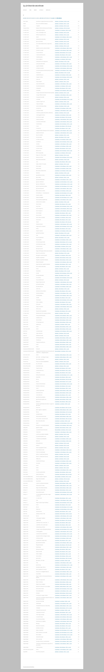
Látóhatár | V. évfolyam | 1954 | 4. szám (62, 467)
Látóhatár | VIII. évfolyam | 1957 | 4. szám (62, 137)
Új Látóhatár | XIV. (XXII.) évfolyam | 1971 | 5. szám (63, 186)
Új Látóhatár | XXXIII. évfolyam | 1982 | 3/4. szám (63, 513)
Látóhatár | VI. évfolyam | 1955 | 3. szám (62, 434)
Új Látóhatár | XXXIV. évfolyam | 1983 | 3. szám (63, 259)
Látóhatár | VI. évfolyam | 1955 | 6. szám (62, 279)
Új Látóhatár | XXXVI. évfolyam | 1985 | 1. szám (63, 326)
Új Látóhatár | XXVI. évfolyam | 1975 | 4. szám (63, 311)
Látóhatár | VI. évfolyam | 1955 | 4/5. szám (62, 28)
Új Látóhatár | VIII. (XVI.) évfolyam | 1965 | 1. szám (63, 206)
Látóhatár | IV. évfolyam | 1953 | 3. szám (62, 41)
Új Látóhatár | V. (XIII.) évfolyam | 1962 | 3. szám (63, 304)
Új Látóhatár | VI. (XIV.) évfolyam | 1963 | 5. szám (63, 188)
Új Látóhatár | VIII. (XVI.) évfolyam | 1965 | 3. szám (63, 273)
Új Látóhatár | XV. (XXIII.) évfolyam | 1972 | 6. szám (63, 509)
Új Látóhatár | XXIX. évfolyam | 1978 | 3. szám (63, 291)
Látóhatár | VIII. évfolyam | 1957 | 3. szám (62, 253)
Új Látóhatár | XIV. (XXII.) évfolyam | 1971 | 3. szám (63, 529)
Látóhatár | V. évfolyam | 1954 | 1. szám (62, 81)
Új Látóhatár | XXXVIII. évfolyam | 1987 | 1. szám (63, 357)
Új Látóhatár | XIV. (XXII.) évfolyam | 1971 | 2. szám (63, 99)
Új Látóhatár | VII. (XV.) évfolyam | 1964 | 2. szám (63, 250)
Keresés (35, 10)
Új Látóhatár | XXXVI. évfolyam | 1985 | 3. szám (63, 363)
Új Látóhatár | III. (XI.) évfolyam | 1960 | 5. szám (63, 139)
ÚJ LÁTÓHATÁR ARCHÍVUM (33, 6)
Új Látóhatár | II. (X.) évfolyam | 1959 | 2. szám (63, 86)
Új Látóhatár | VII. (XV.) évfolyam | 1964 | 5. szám (63, 262)
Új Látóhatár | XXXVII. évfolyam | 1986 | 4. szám (63, 390)
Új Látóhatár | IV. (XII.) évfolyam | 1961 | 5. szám (63, 215)
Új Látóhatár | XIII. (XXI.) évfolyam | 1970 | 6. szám (63, 492)
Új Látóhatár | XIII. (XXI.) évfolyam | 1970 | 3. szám (63, 157)
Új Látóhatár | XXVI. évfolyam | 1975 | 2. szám (63, 88)
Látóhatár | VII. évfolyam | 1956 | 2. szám (62, 172)
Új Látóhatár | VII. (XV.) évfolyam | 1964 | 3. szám (63, 37)
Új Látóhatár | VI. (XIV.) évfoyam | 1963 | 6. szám (63, 50)
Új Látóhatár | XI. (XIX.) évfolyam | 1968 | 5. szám (63, 48)
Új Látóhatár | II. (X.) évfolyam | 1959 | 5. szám (63, 217)
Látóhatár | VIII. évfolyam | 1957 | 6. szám (62, 233)
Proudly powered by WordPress (28, 666)
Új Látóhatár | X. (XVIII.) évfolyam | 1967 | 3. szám (63, 119)
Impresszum (48, 10)
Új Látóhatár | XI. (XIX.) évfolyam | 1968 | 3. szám (63, 619)
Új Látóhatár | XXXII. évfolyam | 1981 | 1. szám (63, 264)
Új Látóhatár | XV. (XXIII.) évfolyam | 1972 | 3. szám (63, 423)
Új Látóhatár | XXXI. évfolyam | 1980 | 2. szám (63, 195)
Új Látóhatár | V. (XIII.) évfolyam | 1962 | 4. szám (63, 83)
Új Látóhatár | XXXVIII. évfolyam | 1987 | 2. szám (63, 317)
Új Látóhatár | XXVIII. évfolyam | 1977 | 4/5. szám (63, 412)
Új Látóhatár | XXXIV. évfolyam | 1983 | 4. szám (63, 328)
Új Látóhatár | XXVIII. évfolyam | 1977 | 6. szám (63, 52)
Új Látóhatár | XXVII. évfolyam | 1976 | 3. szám (63, 148)
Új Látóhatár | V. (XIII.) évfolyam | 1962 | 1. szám (63, 110)
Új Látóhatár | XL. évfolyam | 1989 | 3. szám (62, 324)
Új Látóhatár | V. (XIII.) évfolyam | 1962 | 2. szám (63, 94)
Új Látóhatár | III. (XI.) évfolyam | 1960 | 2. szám (63, 108)
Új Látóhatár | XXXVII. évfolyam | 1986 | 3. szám (63, 487)
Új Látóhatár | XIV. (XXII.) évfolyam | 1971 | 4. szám (63, 632)
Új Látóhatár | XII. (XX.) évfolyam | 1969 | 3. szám (63, 90)
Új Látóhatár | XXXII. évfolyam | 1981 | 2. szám (63, 553)
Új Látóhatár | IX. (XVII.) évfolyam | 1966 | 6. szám (63, 68)
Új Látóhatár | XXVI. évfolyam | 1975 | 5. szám (63, 266)
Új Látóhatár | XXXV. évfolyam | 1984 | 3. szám (63, 472)
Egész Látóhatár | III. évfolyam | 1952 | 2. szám (63, 246)
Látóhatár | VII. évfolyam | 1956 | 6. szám (62, 21)
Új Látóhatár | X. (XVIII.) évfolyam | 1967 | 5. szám (63, 531)
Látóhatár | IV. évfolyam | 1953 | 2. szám (62, 34)
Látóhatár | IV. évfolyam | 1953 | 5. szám (62, 45)
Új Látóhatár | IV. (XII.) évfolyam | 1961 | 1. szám (63, 179)
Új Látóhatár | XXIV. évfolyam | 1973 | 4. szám (63, 204)
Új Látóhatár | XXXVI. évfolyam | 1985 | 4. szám (63, 319)
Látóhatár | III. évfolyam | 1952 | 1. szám (62, 268)
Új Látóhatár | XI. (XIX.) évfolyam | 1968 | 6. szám (63, 639)
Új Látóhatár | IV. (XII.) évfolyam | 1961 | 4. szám (63, 452)
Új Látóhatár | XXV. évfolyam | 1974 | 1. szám (63, 128)
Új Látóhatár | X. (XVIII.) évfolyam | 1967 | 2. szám (63, 132)
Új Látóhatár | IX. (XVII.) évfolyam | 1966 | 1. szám (63, 103)
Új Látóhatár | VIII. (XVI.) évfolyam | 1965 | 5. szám (63, 141)
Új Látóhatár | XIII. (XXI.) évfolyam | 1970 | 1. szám (63, 123)
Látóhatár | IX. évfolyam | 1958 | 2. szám (62, 97)
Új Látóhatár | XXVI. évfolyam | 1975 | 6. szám (63, 54)
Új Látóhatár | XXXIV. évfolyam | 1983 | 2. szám (63, 257)
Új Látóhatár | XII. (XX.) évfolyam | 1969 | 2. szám (63, 331)
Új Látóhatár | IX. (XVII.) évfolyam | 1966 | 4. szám (63, 208)
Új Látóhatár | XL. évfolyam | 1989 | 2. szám (62, 420)
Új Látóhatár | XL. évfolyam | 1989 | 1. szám (62, 601)
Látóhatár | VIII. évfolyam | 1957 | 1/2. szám (62, 72)
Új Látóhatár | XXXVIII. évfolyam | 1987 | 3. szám (63, 354)
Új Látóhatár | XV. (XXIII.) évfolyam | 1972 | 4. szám (63, 181)
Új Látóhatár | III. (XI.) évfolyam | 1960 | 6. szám (63, 74)
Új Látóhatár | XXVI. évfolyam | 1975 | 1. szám (63, 394)
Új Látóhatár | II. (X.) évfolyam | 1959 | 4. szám (63, 59)
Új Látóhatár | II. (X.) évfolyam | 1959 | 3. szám (63, 30)
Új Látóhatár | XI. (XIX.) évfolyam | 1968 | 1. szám (63, 643)
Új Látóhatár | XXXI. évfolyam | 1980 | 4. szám (63, 161)
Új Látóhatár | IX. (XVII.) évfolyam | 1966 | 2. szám (63, 121)
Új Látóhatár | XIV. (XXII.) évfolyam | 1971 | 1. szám (63, 197)
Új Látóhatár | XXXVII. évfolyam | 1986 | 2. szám (63, 346)
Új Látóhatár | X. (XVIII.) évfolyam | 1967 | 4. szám (63, 224)
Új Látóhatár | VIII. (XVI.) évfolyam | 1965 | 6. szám (63, 77)
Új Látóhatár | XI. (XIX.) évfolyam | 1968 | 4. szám (63, 597)
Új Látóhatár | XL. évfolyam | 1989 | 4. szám (62, 560)
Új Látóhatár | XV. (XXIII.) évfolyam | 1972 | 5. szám (63, 184)
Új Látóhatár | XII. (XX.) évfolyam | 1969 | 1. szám (63, 315)
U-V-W (52, 18)
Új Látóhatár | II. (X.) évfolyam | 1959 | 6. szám (63, 152)
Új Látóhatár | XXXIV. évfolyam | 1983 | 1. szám (63, 344)
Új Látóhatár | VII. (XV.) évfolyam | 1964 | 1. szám (63, 571)
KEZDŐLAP (25, 10)
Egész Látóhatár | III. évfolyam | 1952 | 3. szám (63, 429)
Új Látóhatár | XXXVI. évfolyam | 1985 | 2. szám (63, 322)
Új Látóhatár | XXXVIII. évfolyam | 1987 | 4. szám (63, 605)
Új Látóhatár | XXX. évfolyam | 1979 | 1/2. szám (63, 407)
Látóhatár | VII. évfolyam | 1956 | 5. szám (62, 106)
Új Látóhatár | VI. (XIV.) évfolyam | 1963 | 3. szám (63, 130)
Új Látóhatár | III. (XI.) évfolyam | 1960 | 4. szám (63, 168)
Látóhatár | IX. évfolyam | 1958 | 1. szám (62, 79)
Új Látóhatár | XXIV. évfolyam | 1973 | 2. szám (63, 219)
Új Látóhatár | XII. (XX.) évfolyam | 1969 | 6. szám (63, 425)
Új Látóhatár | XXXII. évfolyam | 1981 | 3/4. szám (63, 418)
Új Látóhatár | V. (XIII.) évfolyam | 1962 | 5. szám (63, 235)
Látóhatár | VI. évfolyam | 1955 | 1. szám (62, 23)
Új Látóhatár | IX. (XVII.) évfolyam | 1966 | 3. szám (63, 306)
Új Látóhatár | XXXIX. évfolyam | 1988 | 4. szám (63, 337)
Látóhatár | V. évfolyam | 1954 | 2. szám (62, 366)
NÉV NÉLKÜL (59, 18)
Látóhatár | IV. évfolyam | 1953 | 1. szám (62, 43)
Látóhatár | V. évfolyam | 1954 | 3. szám (62, 361)
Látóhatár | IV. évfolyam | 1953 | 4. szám (62, 443)
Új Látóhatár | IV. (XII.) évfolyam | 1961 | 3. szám (63, 70)
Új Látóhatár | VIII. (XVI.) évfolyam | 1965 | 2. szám (63, 65)
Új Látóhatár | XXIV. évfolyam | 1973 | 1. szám (63, 628)
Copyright (41, 10)
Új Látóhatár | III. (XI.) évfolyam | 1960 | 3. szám (63, 115)
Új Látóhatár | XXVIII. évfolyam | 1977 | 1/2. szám (63, 242)
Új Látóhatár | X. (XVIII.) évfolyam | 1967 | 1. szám (63, 57)
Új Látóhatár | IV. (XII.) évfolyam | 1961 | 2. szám (63, 166)
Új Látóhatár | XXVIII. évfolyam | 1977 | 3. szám (63, 381)
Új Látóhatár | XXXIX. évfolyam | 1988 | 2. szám (63, 582)
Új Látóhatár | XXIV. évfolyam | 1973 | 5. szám (63, 302)
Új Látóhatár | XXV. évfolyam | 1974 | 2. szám (63, 297)
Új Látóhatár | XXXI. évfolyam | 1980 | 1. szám (63, 213)
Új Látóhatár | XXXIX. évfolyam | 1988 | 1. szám (63, 342)
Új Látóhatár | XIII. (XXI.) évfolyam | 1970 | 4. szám (63, 226)
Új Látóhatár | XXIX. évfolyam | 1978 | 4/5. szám (63, 544)
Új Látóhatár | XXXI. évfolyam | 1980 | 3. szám (63, 524)
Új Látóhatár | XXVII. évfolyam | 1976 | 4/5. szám (63, 379)
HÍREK (30, 10)
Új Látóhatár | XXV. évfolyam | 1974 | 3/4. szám (63, 117)
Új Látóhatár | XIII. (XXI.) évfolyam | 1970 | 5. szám (63, 277)
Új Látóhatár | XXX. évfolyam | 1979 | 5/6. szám (63, 126)
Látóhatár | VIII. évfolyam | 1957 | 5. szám (62, 61)
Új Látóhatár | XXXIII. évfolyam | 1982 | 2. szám (63, 489)
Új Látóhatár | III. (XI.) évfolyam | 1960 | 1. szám (63, 239)
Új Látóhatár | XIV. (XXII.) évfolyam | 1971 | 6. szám (63, 192)
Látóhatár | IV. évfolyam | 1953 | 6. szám (62, 25)
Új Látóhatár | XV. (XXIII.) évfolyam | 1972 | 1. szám (63, 564)
